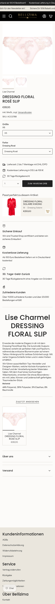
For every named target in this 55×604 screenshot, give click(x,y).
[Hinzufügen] (47, 211)
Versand (7, 470)
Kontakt (6, 599)
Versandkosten (25, 112)
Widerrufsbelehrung (12, 550)
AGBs (5, 539)
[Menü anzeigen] (4, 16)
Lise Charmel (8, 91)
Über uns (7, 456)
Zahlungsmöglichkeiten (13, 580)
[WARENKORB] (51, 16)
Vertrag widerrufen (11, 569)
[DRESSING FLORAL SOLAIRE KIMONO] (11, 207)
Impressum (8, 556)
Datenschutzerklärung (13, 545)
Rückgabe (7, 575)
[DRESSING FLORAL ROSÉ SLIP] (14, 418)
